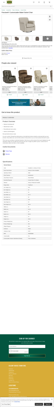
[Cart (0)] (49, 2)
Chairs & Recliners (15, 10)
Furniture (3, 10)
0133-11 (6, 54)
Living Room (8, 10)
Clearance (11, 372)
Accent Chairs (23, 10)
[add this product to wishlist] (50, 19)
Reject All (48, 404)
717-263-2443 (15, 394)
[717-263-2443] (44, 2)
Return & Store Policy (14, 382)
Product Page (8, 151)
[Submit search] (50, 6)
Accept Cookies (39, 404)
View (9, 92)
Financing (11, 378)
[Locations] (39, 2)
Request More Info (28, 58)
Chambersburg (13, 388)
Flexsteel (8, 53)
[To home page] (9, 2)
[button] (4, 2)
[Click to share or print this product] (50, 16)
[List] (33, 2)
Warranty (7, 154)
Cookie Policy (17, 401)
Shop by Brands (12, 373)
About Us (11, 377)
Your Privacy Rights (6, 404)
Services (11, 375)
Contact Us (11, 380)
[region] (27, 402)
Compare (10, 94)
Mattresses (11, 370)
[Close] (51, 399)
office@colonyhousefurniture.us (19, 396)
